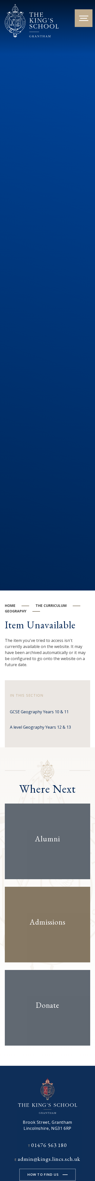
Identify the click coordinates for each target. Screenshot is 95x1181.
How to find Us (43, 1174)
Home (10, 605)
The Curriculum (51, 605)
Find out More (43, 854)
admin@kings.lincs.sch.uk (49, 1159)
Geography (15, 611)
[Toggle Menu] (83, 18)
